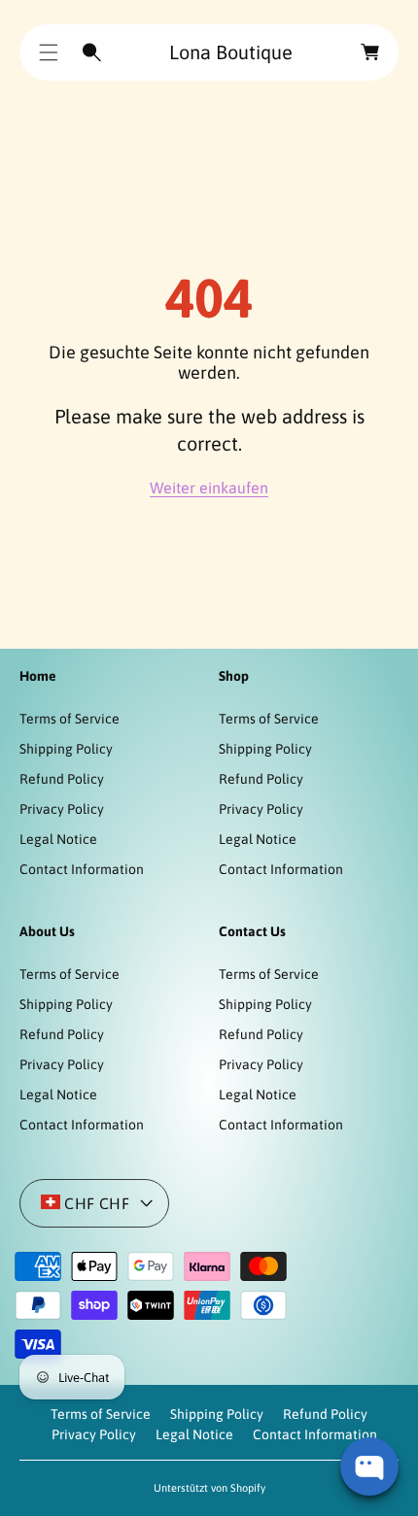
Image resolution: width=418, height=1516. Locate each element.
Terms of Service (69, 718)
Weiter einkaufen (209, 487)
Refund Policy (61, 779)
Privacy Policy (61, 809)
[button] (48, 52)
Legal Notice (58, 839)
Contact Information (81, 869)
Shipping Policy (66, 749)
